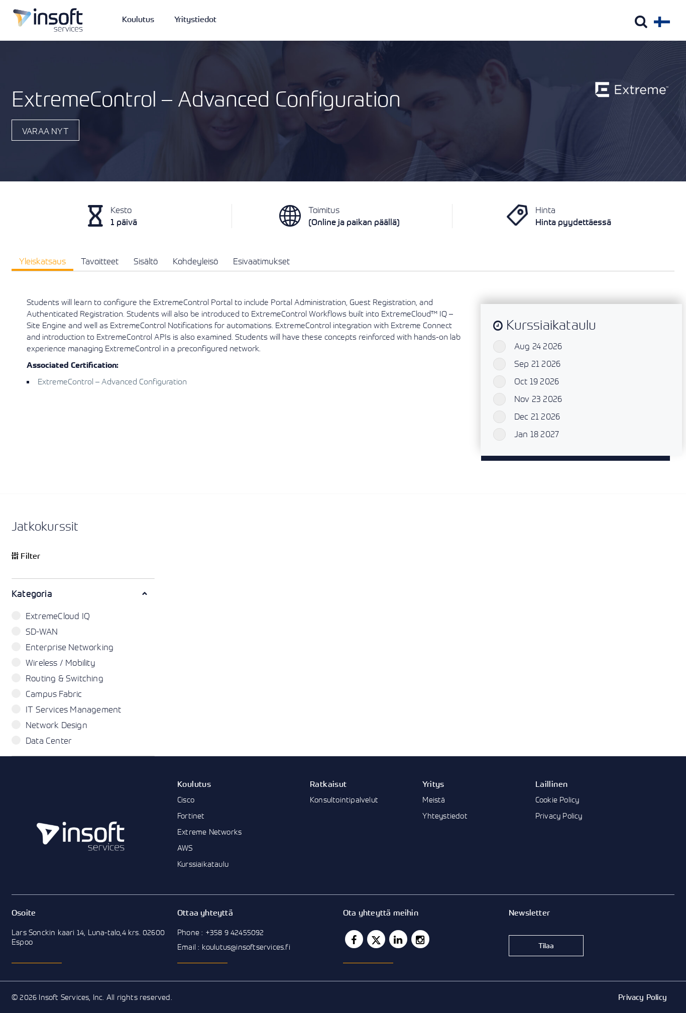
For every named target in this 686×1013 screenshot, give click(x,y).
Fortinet (191, 816)
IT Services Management (73, 709)
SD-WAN (42, 631)
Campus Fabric (54, 693)
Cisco (185, 799)
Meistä (433, 799)
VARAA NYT (45, 131)
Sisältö (146, 261)
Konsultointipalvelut (344, 799)
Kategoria (32, 593)
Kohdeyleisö (195, 261)
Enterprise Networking (69, 647)
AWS (185, 848)
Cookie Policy (557, 799)
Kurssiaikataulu (202, 864)
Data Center (49, 740)
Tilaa (546, 945)
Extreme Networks (209, 832)
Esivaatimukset (261, 261)
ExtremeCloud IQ (58, 616)
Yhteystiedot (444, 816)
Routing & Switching (64, 678)
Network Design (56, 725)
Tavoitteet (100, 261)
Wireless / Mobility (60, 662)
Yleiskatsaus (42, 261)
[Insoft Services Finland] (48, 20)
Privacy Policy (559, 816)
